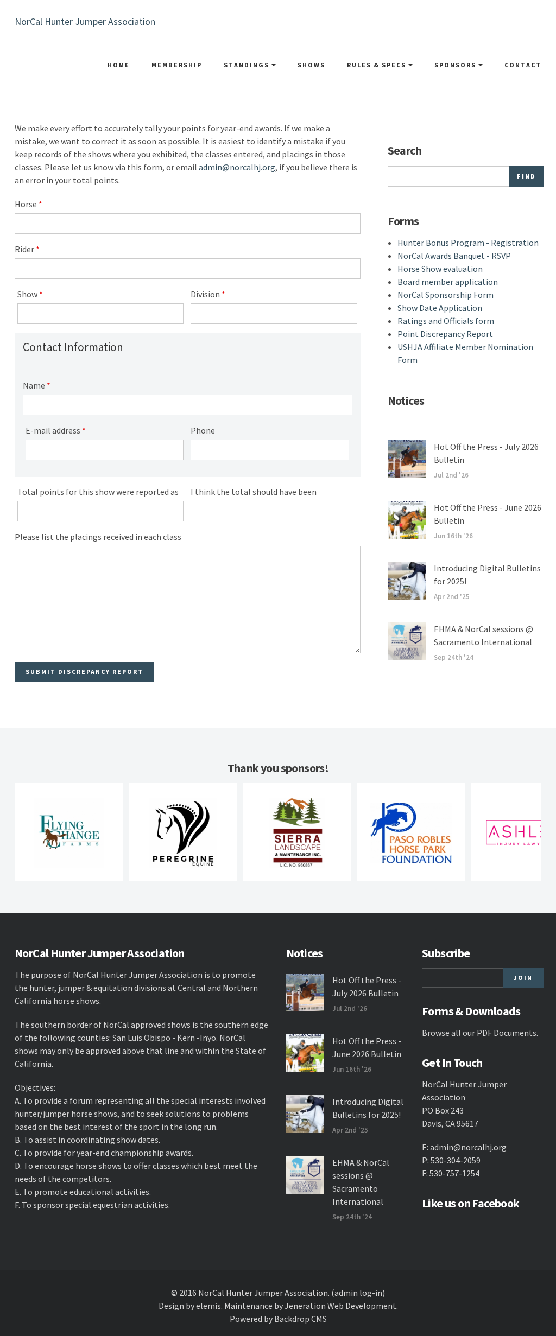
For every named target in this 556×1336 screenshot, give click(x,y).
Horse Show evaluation (440, 268)
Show (30, 294)
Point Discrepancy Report (445, 333)
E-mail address (56, 430)
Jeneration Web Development (340, 1305)
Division (208, 294)
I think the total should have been (254, 491)
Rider (27, 249)
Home (119, 65)
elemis (208, 1305)
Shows (311, 65)
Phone (203, 430)
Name (36, 385)
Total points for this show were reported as (98, 491)
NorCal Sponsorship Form (445, 294)
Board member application (447, 281)
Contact (522, 65)
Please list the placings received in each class (98, 536)
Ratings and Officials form (445, 320)
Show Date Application (439, 307)
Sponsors (456, 65)
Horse (28, 204)
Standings (247, 65)
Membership (176, 65)
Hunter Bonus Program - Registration (468, 242)
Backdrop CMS (300, 1318)
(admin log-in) (358, 1292)
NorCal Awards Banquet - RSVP (454, 255)
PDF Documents (506, 1032)
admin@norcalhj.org (237, 167)
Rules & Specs (377, 65)
